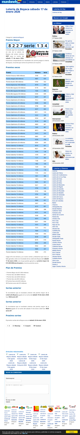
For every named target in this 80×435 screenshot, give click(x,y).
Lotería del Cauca (57, 197)
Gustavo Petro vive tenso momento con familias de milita (69, 127)
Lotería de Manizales (58, 185)
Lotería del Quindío (58, 189)
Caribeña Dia (56, 230)
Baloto (48, 2)
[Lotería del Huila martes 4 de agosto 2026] (65, 409)
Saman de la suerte (58, 214)
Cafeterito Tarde (57, 210)
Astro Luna (55, 260)
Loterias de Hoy (57, 12)
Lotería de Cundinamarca (59, 175)
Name (10, 378)
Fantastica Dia (56, 212)
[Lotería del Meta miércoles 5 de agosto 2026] (51, 411)
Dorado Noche (56, 262)
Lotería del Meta (57, 183)
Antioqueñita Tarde (57, 238)
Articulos (32, 2)
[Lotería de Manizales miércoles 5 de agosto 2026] (43, 407)
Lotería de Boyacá (18, 37)
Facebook (38, 325)
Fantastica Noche (57, 248)
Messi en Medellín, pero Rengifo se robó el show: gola (69, 83)
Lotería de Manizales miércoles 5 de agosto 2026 (43, 413)
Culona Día (55, 232)
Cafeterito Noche (57, 246)
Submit (8, 402)
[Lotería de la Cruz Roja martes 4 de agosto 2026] (72, 408)
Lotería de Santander (58, 195)
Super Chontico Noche (59, 266)
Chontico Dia (56, 218)
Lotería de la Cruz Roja (59, 177)
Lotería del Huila (57, 179)
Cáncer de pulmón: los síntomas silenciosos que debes (69, 155)
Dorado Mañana (57, 209)
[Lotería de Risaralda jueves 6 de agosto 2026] (29, 408)
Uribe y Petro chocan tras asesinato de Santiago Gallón (69, 30)
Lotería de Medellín (58, 193)
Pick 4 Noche (56, 254)
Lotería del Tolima (57, 173)
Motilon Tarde (56, 234)
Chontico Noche (57, 242)
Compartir (28, 325)
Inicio (24, 2)
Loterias (55, 2)
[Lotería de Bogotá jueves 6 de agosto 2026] (36, 411)
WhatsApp (17, 325)
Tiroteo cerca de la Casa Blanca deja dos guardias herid (69, 113)
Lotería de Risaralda (58, 191)
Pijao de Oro (56, 224)
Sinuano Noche (56, 256)
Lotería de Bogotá (57, 187)
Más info (24, 433)
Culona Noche (56, 244)
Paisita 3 (55, 264)
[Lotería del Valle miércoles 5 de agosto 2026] (58, 409)
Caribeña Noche (57, 258)
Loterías (54, 171)
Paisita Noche (56, 240)
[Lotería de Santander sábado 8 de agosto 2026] (14, 407)
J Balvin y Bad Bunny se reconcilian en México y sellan (69, 98)
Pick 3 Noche (56, 252)
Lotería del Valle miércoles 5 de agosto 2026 (57, 415)
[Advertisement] (27, 24)
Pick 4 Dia (55, 222)
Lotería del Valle (57, 181)
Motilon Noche (56, 250)
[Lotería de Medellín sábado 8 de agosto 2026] (22, 409)
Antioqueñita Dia (57, 206)
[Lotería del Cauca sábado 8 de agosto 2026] (7, 408)
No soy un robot (10, 400)
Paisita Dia (55, 216)
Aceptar (72, 432)
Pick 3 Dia (55, 220)
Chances (63, 2)
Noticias (40, 2)
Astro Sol (55, 226)
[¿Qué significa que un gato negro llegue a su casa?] (59, 73)
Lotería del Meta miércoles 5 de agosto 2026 (50, 417)
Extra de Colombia (57, 201)
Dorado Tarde (56, 236)
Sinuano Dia (55, 228)
